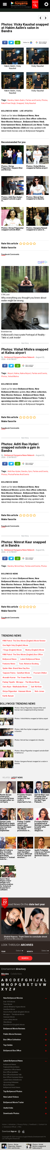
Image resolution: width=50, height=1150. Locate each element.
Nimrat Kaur (19, 566)
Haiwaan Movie (9, 1017)
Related (6, 778)
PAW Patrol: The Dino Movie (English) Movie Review (24, 641)
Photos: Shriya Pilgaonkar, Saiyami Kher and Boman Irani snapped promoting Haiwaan (30, 709)
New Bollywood (13, 998)
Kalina (16, 373)
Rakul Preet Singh (8, 103)
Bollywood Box (12, 1051)
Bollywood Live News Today (35, 125)
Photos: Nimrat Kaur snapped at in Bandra (35, 198)
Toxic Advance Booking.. (29, 664)
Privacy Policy (22, 1124)
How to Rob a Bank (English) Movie (16, 1012)
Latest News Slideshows (12, 1080)
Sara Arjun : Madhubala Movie (15, 687)
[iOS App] (23, 1131)
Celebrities (16, 973)
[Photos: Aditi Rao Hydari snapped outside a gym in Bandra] (12, 185)
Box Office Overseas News (13, 1077)
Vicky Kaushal (30, 103)
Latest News (17, 778)
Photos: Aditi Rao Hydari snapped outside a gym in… (11, 199)
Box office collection (36, 118)
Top (8, 1045)
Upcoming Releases (10, 1082)
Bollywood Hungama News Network (19, 357)
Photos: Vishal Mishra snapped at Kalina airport (37, 167)
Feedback (33, 1124)
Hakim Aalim (19, 100)
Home (4, 1124)
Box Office (12, 1040)
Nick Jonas (39, 691)
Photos (44, 100)
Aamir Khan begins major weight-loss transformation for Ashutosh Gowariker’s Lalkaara (6, 884)
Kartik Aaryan (8, 696)
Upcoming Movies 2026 (14, 128)
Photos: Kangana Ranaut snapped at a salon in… (36, 229)
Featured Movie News (11, 1067)
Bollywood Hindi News (11, 1087)
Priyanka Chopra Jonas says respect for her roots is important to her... (25, 798)
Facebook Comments (10, 254)
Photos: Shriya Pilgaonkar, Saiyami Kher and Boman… (12, 168)
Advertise (12, 1124)
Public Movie (12, 1034)
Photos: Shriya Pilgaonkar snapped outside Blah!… (12, 229)
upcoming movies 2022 (12, 401)
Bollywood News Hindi (33, 121)
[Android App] (19, 1131)
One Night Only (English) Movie (15, 645)
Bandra (11, 100)
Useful (8, 1108)
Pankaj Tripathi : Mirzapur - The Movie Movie (21, 682)
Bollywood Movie (14, 1029)
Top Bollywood (12, 1091)
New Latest (11, 1097)
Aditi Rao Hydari (14, 471)
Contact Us (43, 1124)
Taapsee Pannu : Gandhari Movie (16, 673)
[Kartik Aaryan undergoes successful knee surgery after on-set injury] (8, 787)
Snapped (20, 103)
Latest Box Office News (12, 1069)
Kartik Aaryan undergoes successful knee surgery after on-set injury (7, 798)
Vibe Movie (7, 1022)
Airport (10, 373)
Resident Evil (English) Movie (13, 1025)
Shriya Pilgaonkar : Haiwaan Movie (17, 691)
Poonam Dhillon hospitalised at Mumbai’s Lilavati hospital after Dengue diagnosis (41, 826)
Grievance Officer (10, 1127)
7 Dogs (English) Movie (12, 650)
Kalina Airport (25, 373)
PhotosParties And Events (18, 474)
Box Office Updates (10, 1072)
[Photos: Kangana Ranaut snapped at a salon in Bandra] (37, 216)
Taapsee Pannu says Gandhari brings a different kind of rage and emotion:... (24, 853)
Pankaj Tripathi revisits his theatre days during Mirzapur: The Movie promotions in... (24, 826)
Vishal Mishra (13, 376)
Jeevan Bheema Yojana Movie (14, 1007)
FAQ (19, 1127)
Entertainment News (11, 125)
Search (25, 958)
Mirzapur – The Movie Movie (13, 1014)
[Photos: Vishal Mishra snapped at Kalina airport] (37, 154)
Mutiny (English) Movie (34, 650)
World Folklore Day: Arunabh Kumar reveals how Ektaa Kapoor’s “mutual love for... (7, 854)
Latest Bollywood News (30, 659)
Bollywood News (26, 115)
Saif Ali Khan (36, 687)
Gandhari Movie (9, 1009)
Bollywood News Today (33, 398)
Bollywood (13, 1102)
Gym (30, 471)
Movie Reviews (8, 1085)
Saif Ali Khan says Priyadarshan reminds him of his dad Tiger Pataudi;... (41, 798)
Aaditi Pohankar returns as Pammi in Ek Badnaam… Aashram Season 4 (42, 853)
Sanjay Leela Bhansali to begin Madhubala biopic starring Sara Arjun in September (7, 826)
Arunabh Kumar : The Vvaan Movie (17, 677)
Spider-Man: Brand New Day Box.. (16, 668)
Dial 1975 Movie (9, 1002)
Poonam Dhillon (40, 673)
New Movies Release (11, 121)
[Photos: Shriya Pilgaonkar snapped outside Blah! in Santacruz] (12, 216)
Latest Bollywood (13, 1061)
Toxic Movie (7, 1004)
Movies (5, 973)
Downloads (11, 1113)
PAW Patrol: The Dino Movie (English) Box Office (23, 654)
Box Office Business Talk (12, 1075)
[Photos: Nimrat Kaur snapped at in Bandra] (37, 185)
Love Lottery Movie (10, 1019)
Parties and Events (33, 100)
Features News (9, 664)
